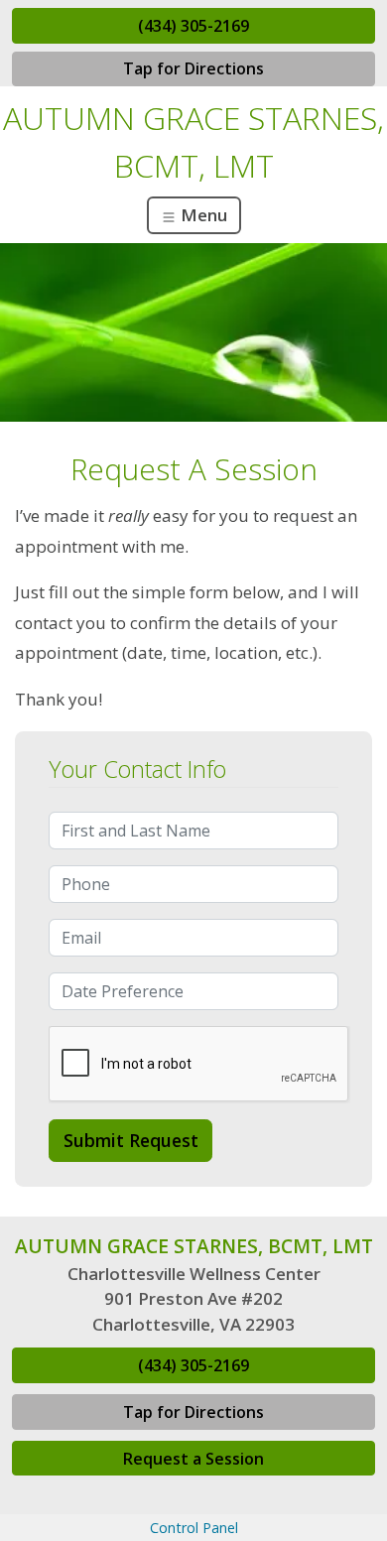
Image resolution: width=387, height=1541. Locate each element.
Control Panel (194, 1527)
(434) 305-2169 (193, 26)
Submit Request (131, 1140)
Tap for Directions (193, 68)
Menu (202, 214)
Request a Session (193, 1459)
